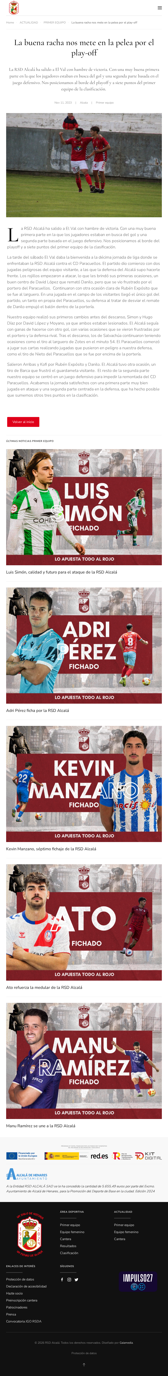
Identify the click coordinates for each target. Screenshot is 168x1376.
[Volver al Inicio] (14, 7)
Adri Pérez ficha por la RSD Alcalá (37, 710)
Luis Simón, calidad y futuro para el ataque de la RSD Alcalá (61, 572)
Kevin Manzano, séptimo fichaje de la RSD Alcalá (51, 849)
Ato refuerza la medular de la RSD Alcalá (44, 987)
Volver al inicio (23, 422)
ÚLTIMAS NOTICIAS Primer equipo (30, 441)
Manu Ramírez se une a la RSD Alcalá (40, 1126)
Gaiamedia (126, 1343)
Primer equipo (105, 103)
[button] (160, 8)
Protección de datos (84, 1353)
